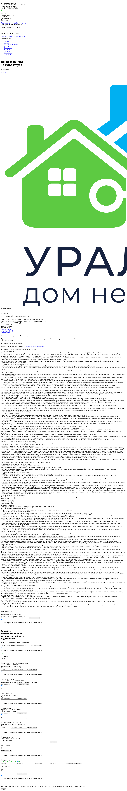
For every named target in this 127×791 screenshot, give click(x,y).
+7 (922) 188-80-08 (7, 37)
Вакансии (7, 49)
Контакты (7, 54)
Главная (7, 41)
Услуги (6, 43)
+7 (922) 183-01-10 (19, 37)
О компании (8, 53)
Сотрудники (8, 48)
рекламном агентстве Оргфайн (34, 346)
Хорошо (3, 789)
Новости (7, 51)
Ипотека (7, 46)
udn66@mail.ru (5, 332)
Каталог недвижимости (12, 44)
